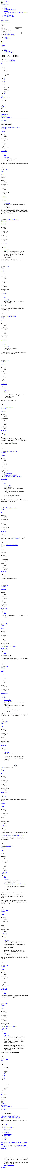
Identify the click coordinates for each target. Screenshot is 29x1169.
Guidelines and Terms (9, 16)
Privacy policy (7, 1135)
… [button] (4, 67)
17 (4, 82)
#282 (5, 200)
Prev (2, 63)
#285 (5, 344)
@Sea (2, 767)
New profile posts (16, 12)
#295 (5, 796)
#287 (5, 435)
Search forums (12, 9)
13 (4, 77)
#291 (5, 613)
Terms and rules (7, 1134)
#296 (5, 829)
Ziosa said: (6, 157)
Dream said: (7, 203)
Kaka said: (6, 752)
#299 (5, 993)
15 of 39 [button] (8, 97)
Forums (5, 8)
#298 (5, 937)
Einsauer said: (7, 485)
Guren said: (6, 879)
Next (2, 96)
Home (5, 6)
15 (4, 80)
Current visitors (7, 12)
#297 (5, 877)
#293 (5, 697)
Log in (2, 42)
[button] (2, 2)
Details (5, 1148)
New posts (6, 9)
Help (5, 1136)
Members (6, 11)
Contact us (6, 1132)
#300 (5, 1033)
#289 (5, 535)
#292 (5, 653)
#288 (5, 483)
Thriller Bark (7, 1130)
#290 (5, 576)
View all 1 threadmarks (6, 117)
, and (11, 451)
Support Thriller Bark (9, 15)
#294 (5, 749)
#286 (5, 388)
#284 (5, 297)
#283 (5, 247)
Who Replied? (4, 114)
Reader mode (4, 120)
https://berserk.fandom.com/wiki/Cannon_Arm (12, 835)
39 (4, 93)
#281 (5, 155)
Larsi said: (6, 250)
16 (4, 81)
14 (4, 78)
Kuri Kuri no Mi (16, 538)
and (12, 219)
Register (3, 45)
